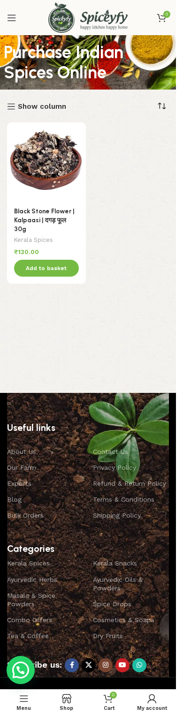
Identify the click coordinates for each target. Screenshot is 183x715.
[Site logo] (88, 17)
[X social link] (89, 665)
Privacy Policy (114, 467)
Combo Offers (29, 620)
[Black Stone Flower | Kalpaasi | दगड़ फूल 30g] (46, 161)
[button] (46, 268)
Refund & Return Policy (129, 483)
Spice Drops (112, 604)
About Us (21, 451)
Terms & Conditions (123, 499)
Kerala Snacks (115, 563)
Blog (14, 499)
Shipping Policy (117, 515)
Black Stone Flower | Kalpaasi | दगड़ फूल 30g (44, 220)
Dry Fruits (108, 636)
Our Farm (21, 467)
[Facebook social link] (72, 665)
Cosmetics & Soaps (123, 620)
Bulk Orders (25, 515)
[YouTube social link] (122, 665)
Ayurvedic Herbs (32, 579)
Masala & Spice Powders (31, 600)
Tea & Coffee (28, 636)
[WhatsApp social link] (139, 665)
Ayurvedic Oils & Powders (118, 584)
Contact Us (110, 451)
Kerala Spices (33, 239)
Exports (19, 483)
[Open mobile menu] (11, 17)
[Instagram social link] (106, 665)
